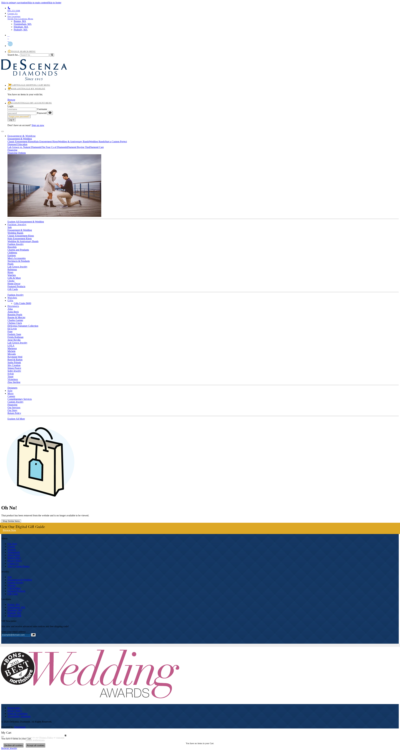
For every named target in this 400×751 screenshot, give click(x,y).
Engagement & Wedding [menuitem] (20, 579)
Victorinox (13, 379)
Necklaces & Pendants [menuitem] (19, 261)
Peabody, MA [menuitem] (21, 29)
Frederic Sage (14, 334)
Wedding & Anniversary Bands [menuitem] (23, 241)
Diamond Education (17, 144)
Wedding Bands (97, 141)
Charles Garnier (15, 320)
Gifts (10, 300)
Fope (10, 331)
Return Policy (14, 413)
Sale (10, 227)
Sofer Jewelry (14, 371)
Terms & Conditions (18, 713)
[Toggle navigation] (2, 131)
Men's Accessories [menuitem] (17, 258)
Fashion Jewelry (17, 224)
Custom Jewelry (15, 402)
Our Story (12, 410)
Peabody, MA (14, 613)
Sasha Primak (14, 362)
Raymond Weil (15, 356)
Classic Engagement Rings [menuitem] (21, 235)
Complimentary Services (20, 399)
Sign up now (38, 125)
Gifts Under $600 (22, 303)
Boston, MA (14, 604)
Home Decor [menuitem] (14, 283)
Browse (11, 99)
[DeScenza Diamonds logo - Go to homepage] (34, 77)
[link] (203, 13)
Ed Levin (12, 328)
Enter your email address (13, 631)
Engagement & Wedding (22, 136)
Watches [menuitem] (12, 585)
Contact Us (13, 563)
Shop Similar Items (11, 521)
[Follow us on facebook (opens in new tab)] (203, 40)
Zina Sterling (14, 382)
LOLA (11, 345)
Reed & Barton (15, 359)
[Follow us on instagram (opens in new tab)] (203, 35)
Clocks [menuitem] (11, 280)
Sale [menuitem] (10, 577)
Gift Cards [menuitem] (13, 594)
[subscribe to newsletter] (33, 634)
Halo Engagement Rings (46, 141)
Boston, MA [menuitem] (20, 21)
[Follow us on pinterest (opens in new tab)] (203, 37)
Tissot (10, 376)
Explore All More (16, 418)
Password (42, 113)
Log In (11, 120)
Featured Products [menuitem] (16, 591)
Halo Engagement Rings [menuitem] (20, 238)
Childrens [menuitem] (12, 252)
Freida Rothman (15, 337)
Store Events (14, 555)
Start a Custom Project (116, 141)
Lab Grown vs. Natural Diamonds (24, 147)
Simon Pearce (14, 368)
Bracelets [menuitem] (12, 247)
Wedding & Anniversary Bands (73, 141)
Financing (12, 150)
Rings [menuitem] (10, 272)
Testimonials (14, 552)
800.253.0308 (14, 615)
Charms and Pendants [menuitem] (18, 249)
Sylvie (11, 373)
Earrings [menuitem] (12, 255)
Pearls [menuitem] (10, 264)
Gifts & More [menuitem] (14, 588)
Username (42, 109)
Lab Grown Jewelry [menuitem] (17, 266)
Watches (12, 275)
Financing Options (17, 152)
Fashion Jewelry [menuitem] (16, 582)
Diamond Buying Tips (78, 147)
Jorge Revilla (14, 340)
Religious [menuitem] (12, 269)
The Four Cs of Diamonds (54, 147)
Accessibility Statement (19, 716)
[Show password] (50, 113)
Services (12, 549)
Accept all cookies (35, 745)
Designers (13, 306)
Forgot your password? (19, 116)
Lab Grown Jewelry (17, 342)
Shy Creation (14, 365)
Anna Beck (13, 311)
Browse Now (9, 530)
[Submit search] (52, 55)
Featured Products (16, 286)
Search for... (13, 55)
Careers (11, 396)
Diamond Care (96, 147)
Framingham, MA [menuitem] (23, 24)
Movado (12, 354)
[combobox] (34, 55)
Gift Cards (13, 289)
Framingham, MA (16, 607)
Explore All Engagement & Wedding (26, 221)
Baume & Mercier (16, 317)
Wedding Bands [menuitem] (15, 233)
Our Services (14, 407)
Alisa (10, 309)
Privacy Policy (15, 560)
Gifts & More (14, 278)
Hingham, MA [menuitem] (21, 27)
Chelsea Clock (15, 323)
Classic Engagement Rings (21, 141)
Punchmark (20, 727)
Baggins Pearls (15, 314)
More (11, 393)
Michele (11, 351)
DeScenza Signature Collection (23, 325)
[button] (203, 17)
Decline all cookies (13, 745)
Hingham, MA (15, 610)
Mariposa (12, 348)
